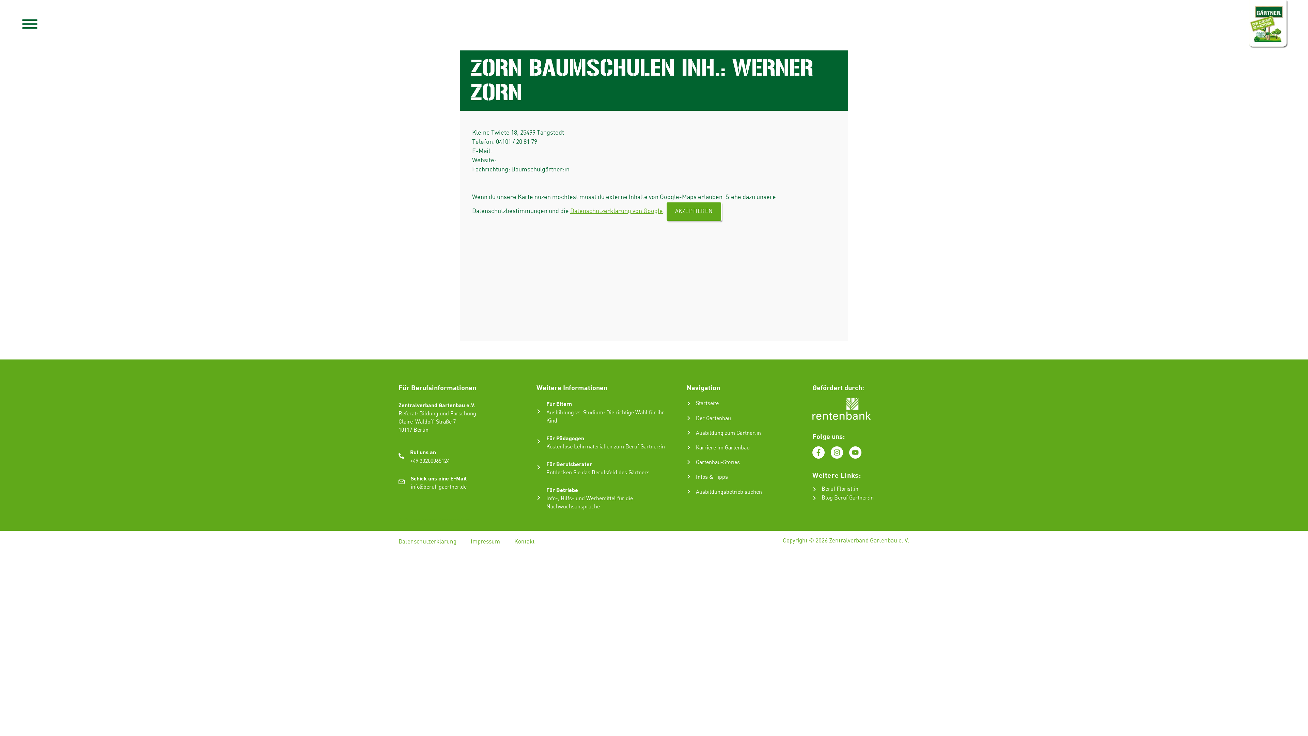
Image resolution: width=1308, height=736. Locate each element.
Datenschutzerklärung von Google (616, 211)
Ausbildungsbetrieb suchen (729, 492)
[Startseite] (689, 403)
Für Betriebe (562, 489)
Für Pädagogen (565, 438)
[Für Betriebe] (538, 497)
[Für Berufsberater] (538, 467)
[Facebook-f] (818, 452)
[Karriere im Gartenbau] (689, 447)
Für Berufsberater (569, 463)
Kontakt (524, 542)
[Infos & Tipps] (689, 477)
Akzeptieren (694, 211)
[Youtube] (855, 452)
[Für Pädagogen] (538, 441)
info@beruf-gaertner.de (439, 487)
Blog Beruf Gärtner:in (848, 498)
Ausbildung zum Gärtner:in (728, 433)
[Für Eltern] (538, 411)
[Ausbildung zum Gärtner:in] (689, 433)
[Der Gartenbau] (689, 418)
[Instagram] (837, 452)
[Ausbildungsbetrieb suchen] (689, 492)
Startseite (707, 404)
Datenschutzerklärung (427, 542)
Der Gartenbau (713, 418)
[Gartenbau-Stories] (689, 462)
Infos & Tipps (712, 477)
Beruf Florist (837, 489)
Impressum (485, 542)
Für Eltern (559, 403)
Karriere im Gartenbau (723, 448)
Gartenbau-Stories (718, 462)
